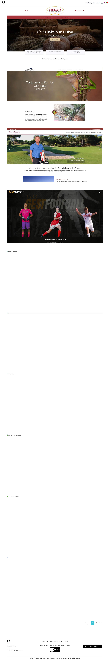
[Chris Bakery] (55, 33)
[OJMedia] (55, 374)
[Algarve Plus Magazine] (55, 435)
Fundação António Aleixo (54, 582)
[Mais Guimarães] (55, 252)
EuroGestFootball (54, 215)
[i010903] (55, 648)
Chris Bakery (54, 31)
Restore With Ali (54, 337)
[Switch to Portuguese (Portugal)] (107, 3)
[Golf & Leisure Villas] (55, 496)
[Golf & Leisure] (55, 155)
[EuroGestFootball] (55, 216)
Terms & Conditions (75, 658)
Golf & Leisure (54, 153)
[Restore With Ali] (55, 339)
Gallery (56, 31)
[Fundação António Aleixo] (55, 584)
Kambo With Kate (54, 92)
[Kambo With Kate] (55, 94)
